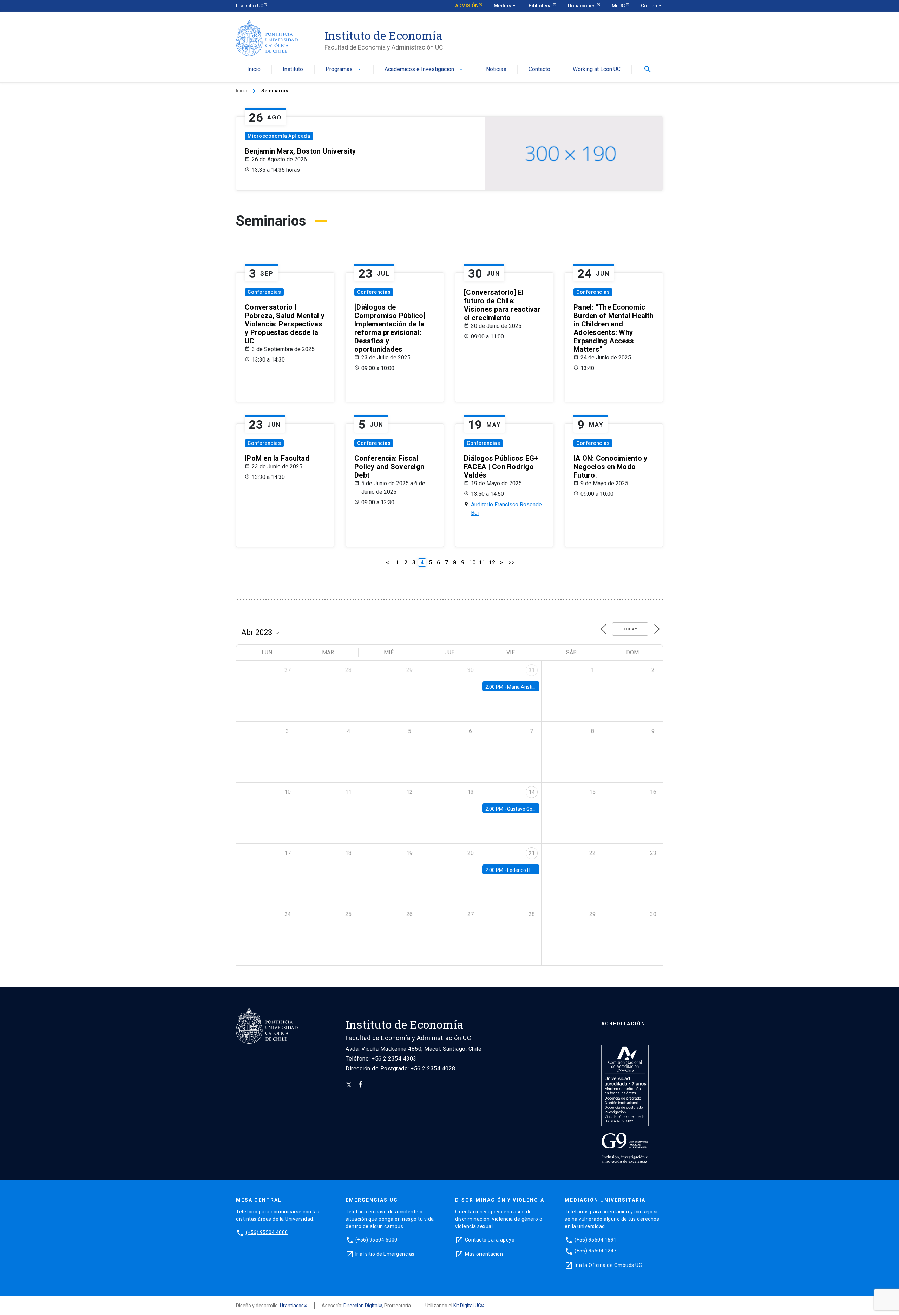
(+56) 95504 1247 (596, 1250)
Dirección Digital (361, 1305)
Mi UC (619, 5)
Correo (652, 5)
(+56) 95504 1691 (596, 1239)
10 (472, 562)
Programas (344, 69)
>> (511, 562)
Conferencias (264, 292)
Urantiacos (292, 1305)
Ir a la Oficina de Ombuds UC (608, 1265)
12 (492, 562)
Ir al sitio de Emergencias (385, 1253)
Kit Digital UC (467, 1305)
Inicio (254, 69)
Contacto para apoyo (490, 1239)
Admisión (467, 5)
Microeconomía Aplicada (279, 136)
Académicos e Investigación (424, 69)
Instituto (293, 69)
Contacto (539, 69)
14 (532, 792)
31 (532, 670)
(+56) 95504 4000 (267, 1232)
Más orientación (484, 1253)
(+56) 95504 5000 (376, 1239)
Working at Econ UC (597, 69)
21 (532, 853)
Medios (505, 5)
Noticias (496, 69)
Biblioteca (541, 5)
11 (482, 562)
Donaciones (582, 5)
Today (630, 629)
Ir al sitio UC (249, 5)
